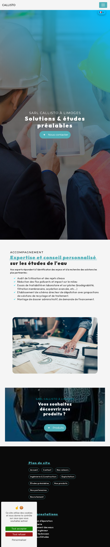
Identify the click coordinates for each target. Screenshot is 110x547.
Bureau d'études (40, 536)
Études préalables (39, 483)
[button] (101, 12)
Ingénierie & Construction (43, 476)
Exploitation (68, 476)
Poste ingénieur (39, 530)
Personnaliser (19, 539)
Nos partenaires (38, 490)
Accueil (34, 470)
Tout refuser (19, 534)
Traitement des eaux (42, 527)
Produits (58, 427)
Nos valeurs (63, 470)
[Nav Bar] (103, 5)
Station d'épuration (42, 520)
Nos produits (60, 483)
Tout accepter (19, 528)
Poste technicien (40, 533)
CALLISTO (8, 5)
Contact (47, 470)
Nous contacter (58, 134)
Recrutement (37, 497)
